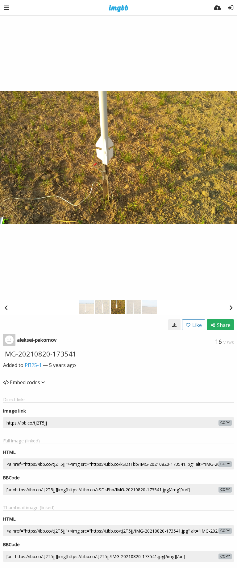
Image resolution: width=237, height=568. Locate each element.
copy (225, 423)
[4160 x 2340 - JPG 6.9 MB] (174, 324)
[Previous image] (6, 307)
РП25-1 (33, 365)
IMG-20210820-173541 (40, 353)
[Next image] (231, 307)
